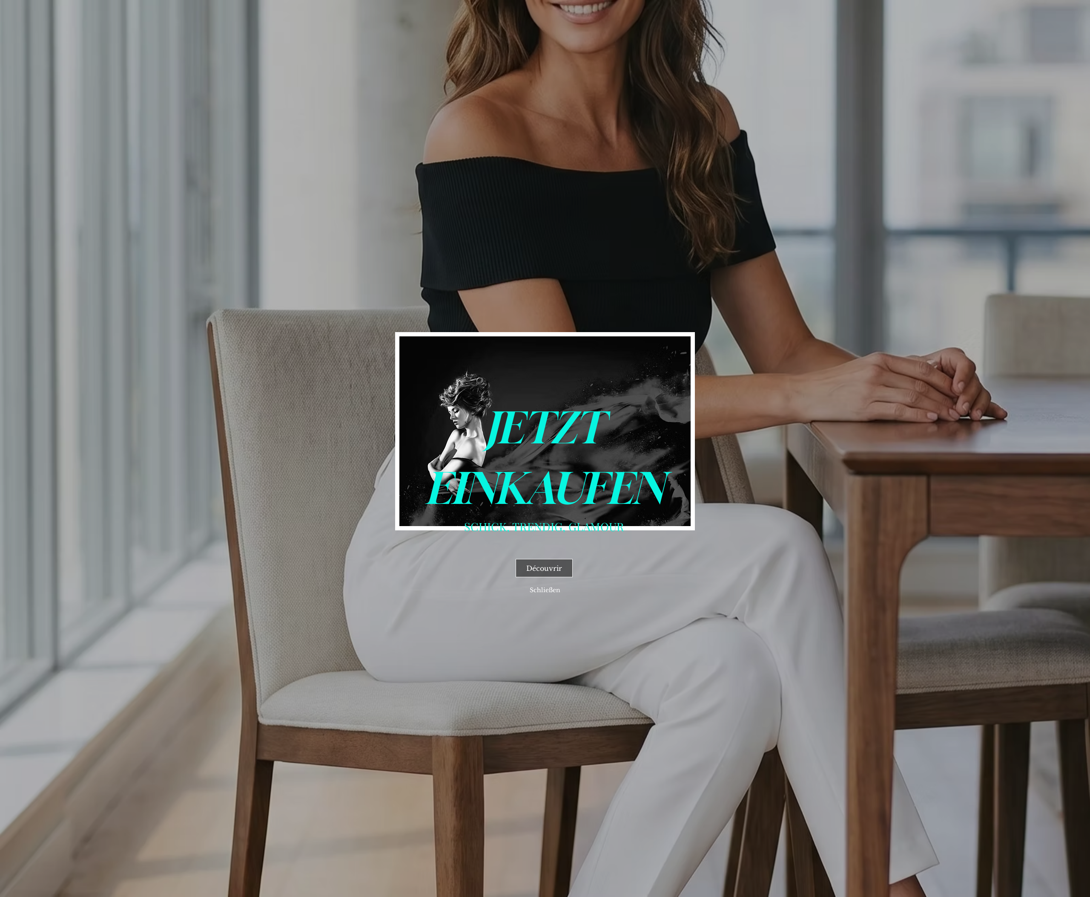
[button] (545, 590)
